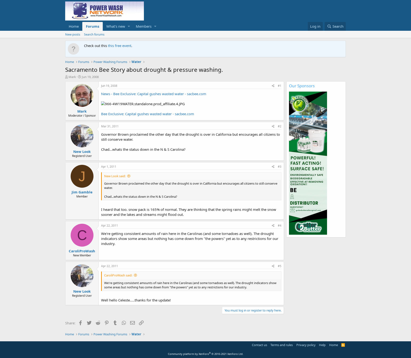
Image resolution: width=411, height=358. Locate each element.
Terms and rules (281, 345)
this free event (119, 45)
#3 (279, 167)
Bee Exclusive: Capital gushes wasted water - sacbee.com (147, 113)
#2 (279, 126)
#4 (279, 225)
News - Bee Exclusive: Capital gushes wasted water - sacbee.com (153, 93)
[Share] (273, 86)
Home (74, 26)
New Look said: (115, 176)
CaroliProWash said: (118, 275)
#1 (279, 86)
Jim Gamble (82, 192)
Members (144, 26)
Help (322, 345)
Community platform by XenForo (205, 354)
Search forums (94, 34)
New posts (72, 34)
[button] (129, 26)
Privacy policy (306, 345)
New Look (82, 151)
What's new (115, 26)
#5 (279, 266)
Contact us (259, 345)
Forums (92, 26)
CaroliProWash (82, 251)
